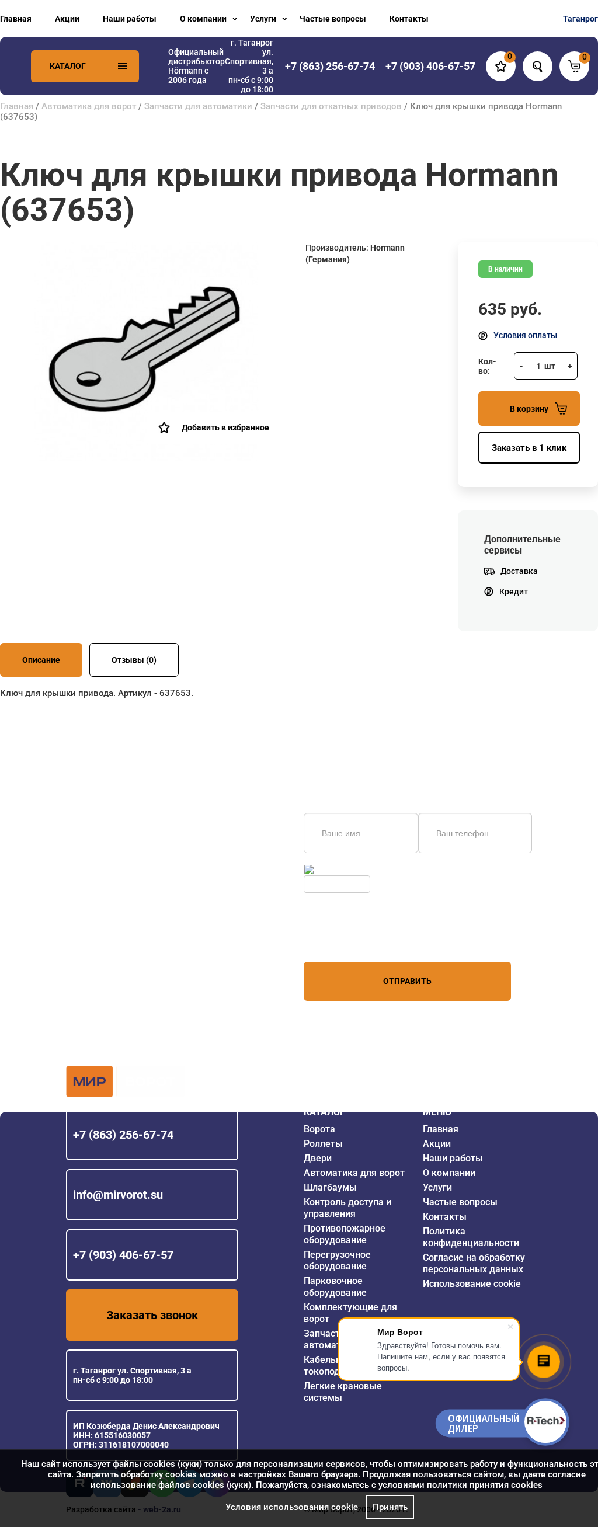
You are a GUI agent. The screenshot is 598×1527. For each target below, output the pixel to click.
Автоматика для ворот (88, 106)
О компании (203, 18)
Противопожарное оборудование (344, 1234)
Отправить (407, 981)
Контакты (409, 18)
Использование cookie (472, 1283)
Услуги (263, 18)
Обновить (335, 869)
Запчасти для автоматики (198, 106)
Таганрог (580, 18)
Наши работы (130, 18)
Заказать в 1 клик (529, 448)
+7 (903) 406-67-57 (123, 1255)
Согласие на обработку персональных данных (474, 1263)
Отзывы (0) (134, 660)
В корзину (529, 408)
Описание (41, 660)
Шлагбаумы (330, 1187)
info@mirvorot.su (118, 1195)
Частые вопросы (333, 18)
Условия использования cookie (291, 1507)
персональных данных (348, 939)
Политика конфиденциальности (471, 1237)
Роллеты (323, 1143)
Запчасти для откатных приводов (331, 106)
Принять (390, 1507)
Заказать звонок (152, 1315)
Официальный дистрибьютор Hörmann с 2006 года (196, 66)
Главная (16, 18)
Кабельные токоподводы (333, 1365)
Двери (318, 1158)
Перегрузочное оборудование (337, 1260)
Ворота (319, 1129)
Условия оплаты (525, 335)
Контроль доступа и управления (347, 1207)
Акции (67, 18)
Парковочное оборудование (335, 1286)
